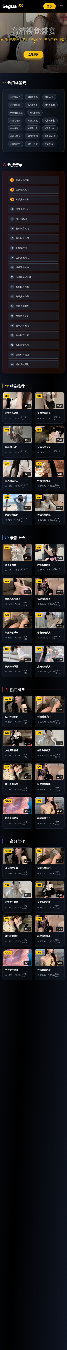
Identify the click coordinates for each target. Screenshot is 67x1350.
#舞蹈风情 (50, 136)
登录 (49, 6)
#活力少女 (50, 128)
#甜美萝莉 (50, 120)
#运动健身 (33, 104)
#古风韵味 (15, 104)
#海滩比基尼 (16, 112)
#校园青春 (33, 96)
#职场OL (49, 96)
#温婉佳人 (33, 128)
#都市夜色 (15, 96)
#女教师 (49, 143)
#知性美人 (15, 136)
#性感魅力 (15, 128)
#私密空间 (33, 136)
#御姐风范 (33, 120)
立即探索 (33, 54)
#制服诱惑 (35, 112)
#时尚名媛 (50, 104)
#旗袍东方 (15, 143)
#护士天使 (33, 143)
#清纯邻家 (15, 120)
